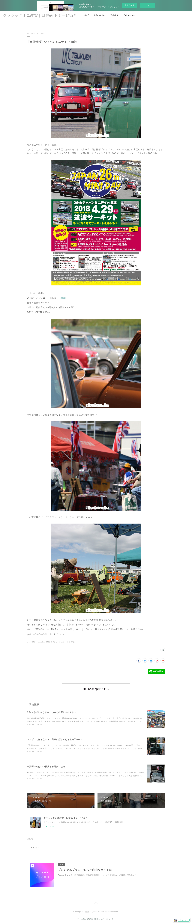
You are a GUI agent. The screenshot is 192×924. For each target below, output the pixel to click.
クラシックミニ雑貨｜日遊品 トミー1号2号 (40, 15)
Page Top (96, 903)
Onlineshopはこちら (96, 689)
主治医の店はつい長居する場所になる (46, 766)
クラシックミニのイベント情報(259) (64, 642)
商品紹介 (114, 15)
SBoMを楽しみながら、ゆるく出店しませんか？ (51, 712)
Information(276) (43, 642)
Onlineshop (129, 15)
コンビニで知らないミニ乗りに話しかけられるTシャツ (54, 739)
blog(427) (31, 642)
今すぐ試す (129, 5)
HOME (86, 15)
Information (99, 15)
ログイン (148, 5)
